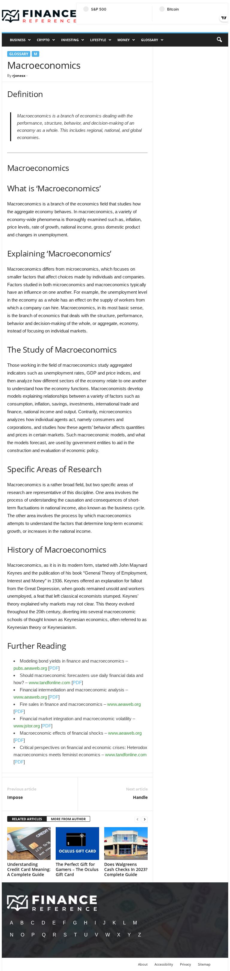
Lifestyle (98, 40)
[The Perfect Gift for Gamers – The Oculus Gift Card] (77, 843)
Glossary (149, 40)
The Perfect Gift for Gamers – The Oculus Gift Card (77, 869)
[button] (219, 40)
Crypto (43, 40)
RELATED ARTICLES (27, 819)
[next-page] (145, 819)
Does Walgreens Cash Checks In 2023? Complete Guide (125, 869)
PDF (53, 668)
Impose (15, 797)
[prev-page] (137, 819)
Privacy (185, 964)
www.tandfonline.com (49, 682)
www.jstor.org (26, 725)
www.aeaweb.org (30, 696)
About (143, 964)
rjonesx (18, 75)
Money (123, 40)
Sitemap (204, 964)
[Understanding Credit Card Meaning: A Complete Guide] (29, 843)
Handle (140, 797)
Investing (70, 40)
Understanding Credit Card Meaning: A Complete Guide (29, 869)
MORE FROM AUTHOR (68, 819)
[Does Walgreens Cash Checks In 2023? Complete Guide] (126, 843)
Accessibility (164, 964)
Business (17, 40)
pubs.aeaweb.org (30, 668)
